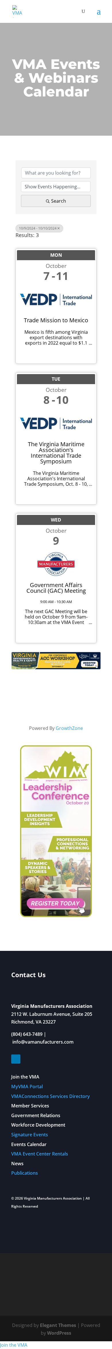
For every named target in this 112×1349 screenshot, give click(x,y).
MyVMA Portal (27, 1086)
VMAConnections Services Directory (50, 1096)
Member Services (30, 1106)
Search (58, 201)
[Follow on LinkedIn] (15, 1059)
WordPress (59, 1333)
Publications (24, 1173)
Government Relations (35, 1115)
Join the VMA (25, 1077)
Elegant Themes (58, 1325)
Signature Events (29, 1134)
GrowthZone (69, 728)
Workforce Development (38, 1125)
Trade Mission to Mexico (56, 320)
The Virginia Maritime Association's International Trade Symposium (56, 452)
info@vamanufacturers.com (43, 1042)
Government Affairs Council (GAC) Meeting (56, 588)
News (17, 1163)
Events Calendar (29, 1144)
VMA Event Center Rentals (39, 1154)
